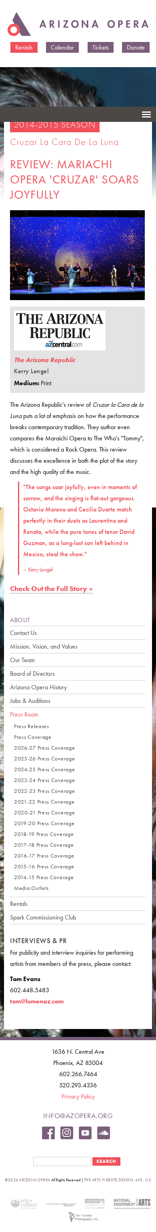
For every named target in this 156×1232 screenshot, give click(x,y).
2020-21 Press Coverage (44, 812)
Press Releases (31, 726)
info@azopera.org (78, 1115)
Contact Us (23, 632)
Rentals (24, 47)
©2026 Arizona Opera (27, 1179)
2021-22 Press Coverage (44, 801)
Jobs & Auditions (30, 700)
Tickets (100, 47)
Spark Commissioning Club (43, 917)
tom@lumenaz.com (37, 1001)
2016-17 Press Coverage (44, 855)
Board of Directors (32, 673)
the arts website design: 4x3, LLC (118, 1179)
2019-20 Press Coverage (44, 823)
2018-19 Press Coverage (44, 834)
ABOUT (20, 620)
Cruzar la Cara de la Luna (64, 141)
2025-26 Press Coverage (44, 758)
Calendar (62, 47)
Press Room (24, 714)
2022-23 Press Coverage (44, 791)
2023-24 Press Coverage (44, 780)
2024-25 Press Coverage (44, 769)
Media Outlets (31, 888)
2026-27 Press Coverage (44, 747)
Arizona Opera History (38, 687)
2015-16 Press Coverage (44, 866)
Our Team (22, 660)
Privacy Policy (78, 1096)
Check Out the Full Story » (51, 588)
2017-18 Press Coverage (44, 845)
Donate (136, 47)
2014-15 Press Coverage (44, 877)
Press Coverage (33, 737)
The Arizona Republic (44, 360)
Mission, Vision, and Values (44, 646)
